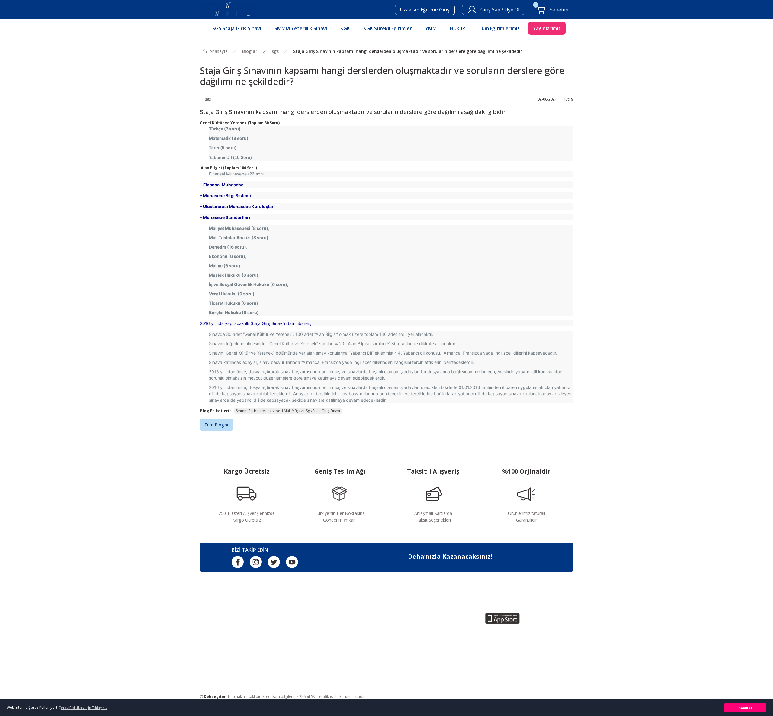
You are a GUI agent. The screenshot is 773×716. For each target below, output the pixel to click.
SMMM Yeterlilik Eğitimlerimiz (418, 630)
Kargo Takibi (307, 650)
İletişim (302, 640)
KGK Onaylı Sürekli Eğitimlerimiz (421, 650)
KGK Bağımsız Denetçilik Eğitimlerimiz (427, 640)
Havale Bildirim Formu (316, 660)
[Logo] (228, 9)
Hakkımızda (306, 619)
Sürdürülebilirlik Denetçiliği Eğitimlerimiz (428, 660)
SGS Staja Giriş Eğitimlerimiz (417, 619)
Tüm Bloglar (216, 425)
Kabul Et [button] (745, 707)
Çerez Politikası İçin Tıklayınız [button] (83, 707)
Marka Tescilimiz (311, 671)
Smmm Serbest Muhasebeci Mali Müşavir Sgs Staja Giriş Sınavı (288, 410)
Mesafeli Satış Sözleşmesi (320, 630)
